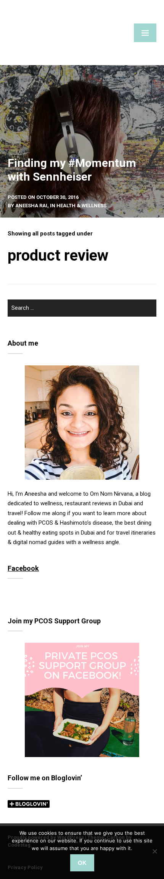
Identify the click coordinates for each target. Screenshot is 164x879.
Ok (82, 863)
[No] (154, 851)
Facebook (23, 568)
